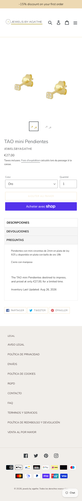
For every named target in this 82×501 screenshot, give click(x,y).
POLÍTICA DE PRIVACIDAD (23, 354)
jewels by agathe (31, 488)
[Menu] (75, 23)
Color (8, 177)
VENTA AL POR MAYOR (22, 432)
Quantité (64, 177)
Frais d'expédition (30, 160)
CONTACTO (15, 393)
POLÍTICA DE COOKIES (21, 374)
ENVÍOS (12, 364)
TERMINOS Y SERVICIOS (22, 413)
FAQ (10, 403)
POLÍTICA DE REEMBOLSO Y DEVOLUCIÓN (34, 422)
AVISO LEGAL (16, 344)
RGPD (11, 383)
